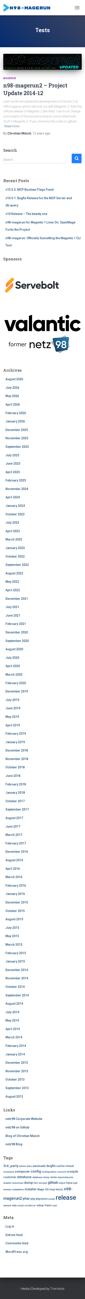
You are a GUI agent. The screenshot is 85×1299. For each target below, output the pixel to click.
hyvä (75, 1183)
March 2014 (13, 1037)
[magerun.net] (29, 7)
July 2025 (12, 455)
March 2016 (13, 877)
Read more (11, 126)
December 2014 (16, 970)
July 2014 (12, 1012)
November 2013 (16, 1071)
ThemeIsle (57, 1288)
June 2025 (12, 463)
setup (40, 1205)
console (61, 1171)
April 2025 (12, 472)
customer (9, 1177)
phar (26, 1198)
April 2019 (12, 725)
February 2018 (15, 784)
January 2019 (15, 742)
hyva (69, 1182)
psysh (51, 1199)
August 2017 (14, 818)
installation (18, 1189)
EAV (36, 1183)
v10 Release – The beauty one (26, 214)
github (53, 1182)
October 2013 (15, 1079)
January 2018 (15, 792)
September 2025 (17, 446)
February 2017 (15, 843)
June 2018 (12, 776)
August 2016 (14, 860)
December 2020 (16, 632)
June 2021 (12, 615)
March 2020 (13, 674)
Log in (9, 1226)
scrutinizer (30, 1205)
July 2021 (12, 607)
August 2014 (14, 1003)
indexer (7, 1189)
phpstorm (42, 1198)
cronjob (72, 1171)
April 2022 (12, 590)
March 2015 (13, 944)
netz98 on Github (17, 1127)
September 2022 (17, 565)
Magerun (9, 78)
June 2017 (12, 826)
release (66, 1197)
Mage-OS (43, 1189)
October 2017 (15, 801)
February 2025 (15, 480)
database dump (40, 1177)
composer (22, 1171)
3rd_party (11, 1166)
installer (31, 1189)
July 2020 (12, 657)
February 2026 (15, 413)
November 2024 (16, 489)
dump (28, 1183)
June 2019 (12, 708)
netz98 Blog (13, 1144)
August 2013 (14, 1096)
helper (62, 1183)
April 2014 (12, 1029)
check (69, 1166)
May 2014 (12, 1020)
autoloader (39, 1166)
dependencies (65, 1177)
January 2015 (15, 961)
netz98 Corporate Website (23, 1119)
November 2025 (16, 438)
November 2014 (16, 978)
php (33, 1198)
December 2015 (16, 902)
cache (60, 1166)
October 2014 (15, 987)
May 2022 (12, 581)
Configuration (49, 1171)
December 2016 (16, 851)
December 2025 (16, 430)
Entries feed (14, 1235)
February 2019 (15, 733)
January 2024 (15, 505)
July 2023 (12, 522)
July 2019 (12, 700)
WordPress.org (16, 1252)
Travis (48, 1205)
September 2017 (17, 809)
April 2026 (12, 404)
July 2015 (12, 927)
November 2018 (16, 759)
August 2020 (14, 649)
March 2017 (13, 835)
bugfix (51, 1166)
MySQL (59, 1189)
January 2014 (15, 1054)
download (17, 1183)
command (8, 1171)
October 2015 (15, 911)
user (54, 1205)
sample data (10, 1205)
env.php (43, 1183)
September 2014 (17, 995)
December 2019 (16, 691)
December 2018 (16, 750)
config (36, 1171)
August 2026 (14, 379)
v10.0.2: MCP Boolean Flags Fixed (29, 189)
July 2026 (12, 387)
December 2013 (16, 1062)
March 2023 (13, 539)
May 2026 (12, 396)
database (24, 1177)
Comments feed (16, 1243)
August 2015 (14, 919)
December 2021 (16, 598)
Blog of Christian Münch (22, 1136)
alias (29, 1166)
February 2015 (15, 953)
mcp (52, 1189)
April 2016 (12, 868)
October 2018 (15, 767)
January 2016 (15, 894)
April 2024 (12, 497)
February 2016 (15, 885)
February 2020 (15, 683)
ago (41, 133)
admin (22, 1166)
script (20, 1205)
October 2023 (15, 514)
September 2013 (17, 1088)
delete (53, 1177)
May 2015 (12, 936)
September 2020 (17, 641)
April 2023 (12, 531)
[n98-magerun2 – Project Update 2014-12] (42, 62)
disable (7, 1183)
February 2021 (15, 624)
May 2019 (12, 716)
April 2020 (12, 666)
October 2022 (15, 556)
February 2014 (15, 1046)
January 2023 (15, 548)
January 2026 (15, 421)
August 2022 (14, 573)
